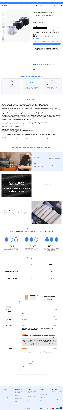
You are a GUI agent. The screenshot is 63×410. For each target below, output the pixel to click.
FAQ (16, 399)
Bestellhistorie (17, 396)
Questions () (14, 306)
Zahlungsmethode (43, 395)
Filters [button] (56, 309)
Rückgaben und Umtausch (44, 398)
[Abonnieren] (60, 391)
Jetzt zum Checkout (46, 43)
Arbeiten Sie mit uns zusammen (43, 402)
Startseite (3, 7)
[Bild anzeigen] (3, 10)
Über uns (41, 391)
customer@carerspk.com (8, 397)
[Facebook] (48, 0)
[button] (35, 20)
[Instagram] (49, 0)
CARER (28, 408)
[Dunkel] (61, 5)
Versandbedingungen (43, 397)
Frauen (27, 5)
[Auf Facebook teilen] (36, 70)
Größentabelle (17, 395)
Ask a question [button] (49, 299)
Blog (16, 401)
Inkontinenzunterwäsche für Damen (32, 394)
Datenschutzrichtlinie (43, 394)
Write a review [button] (49, 296)
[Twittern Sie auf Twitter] (38, 70)
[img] (24, 312)
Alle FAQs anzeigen (31, 363)
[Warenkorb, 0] (58, 5)
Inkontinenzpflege (34, 5)
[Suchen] (54, 5)
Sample (29, 400)
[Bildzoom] (18, 26)
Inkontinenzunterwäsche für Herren (32, 392)
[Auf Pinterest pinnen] (40, 70)
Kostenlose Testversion (19, 393)
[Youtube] (50, 0)
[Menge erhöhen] (37, 41)
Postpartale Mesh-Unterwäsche (31, 398)
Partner (41, 400)
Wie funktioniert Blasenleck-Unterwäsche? (20, 392)
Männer (22, 5)
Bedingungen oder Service (44, 392)
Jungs (41, 5)
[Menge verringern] (34, 41)
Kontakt (5, 394)
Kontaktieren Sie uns (18, 398)
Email (53, 391)
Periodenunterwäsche (31, 396)
